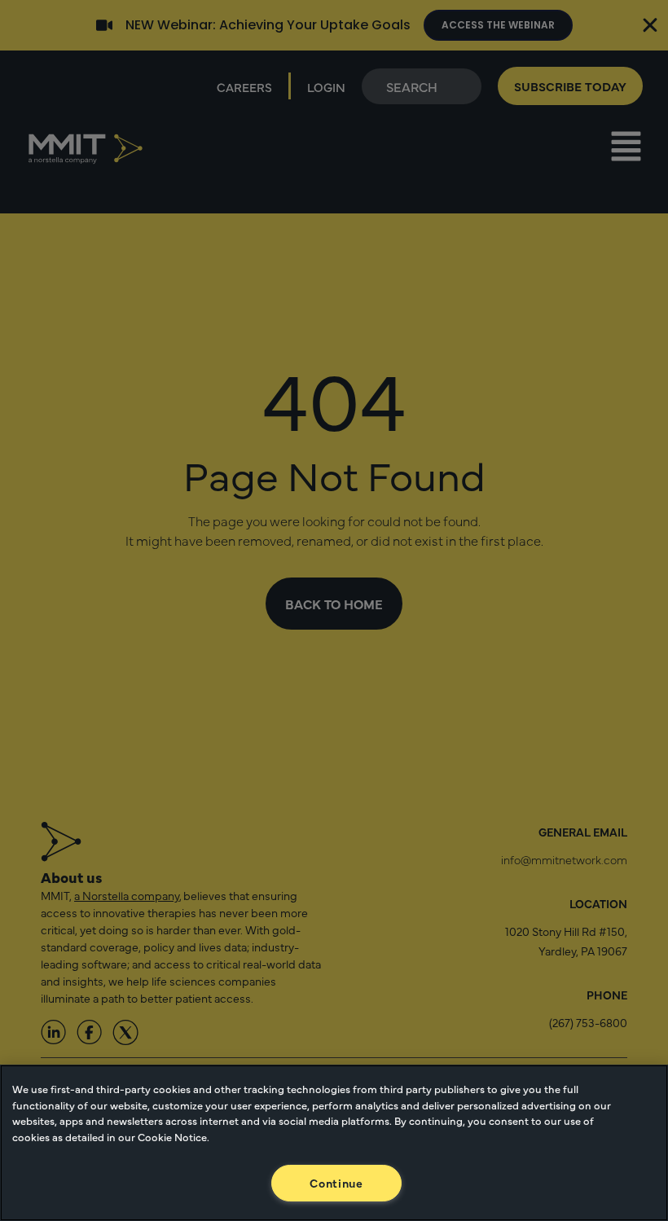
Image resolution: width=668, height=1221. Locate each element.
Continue (336, 1183)
